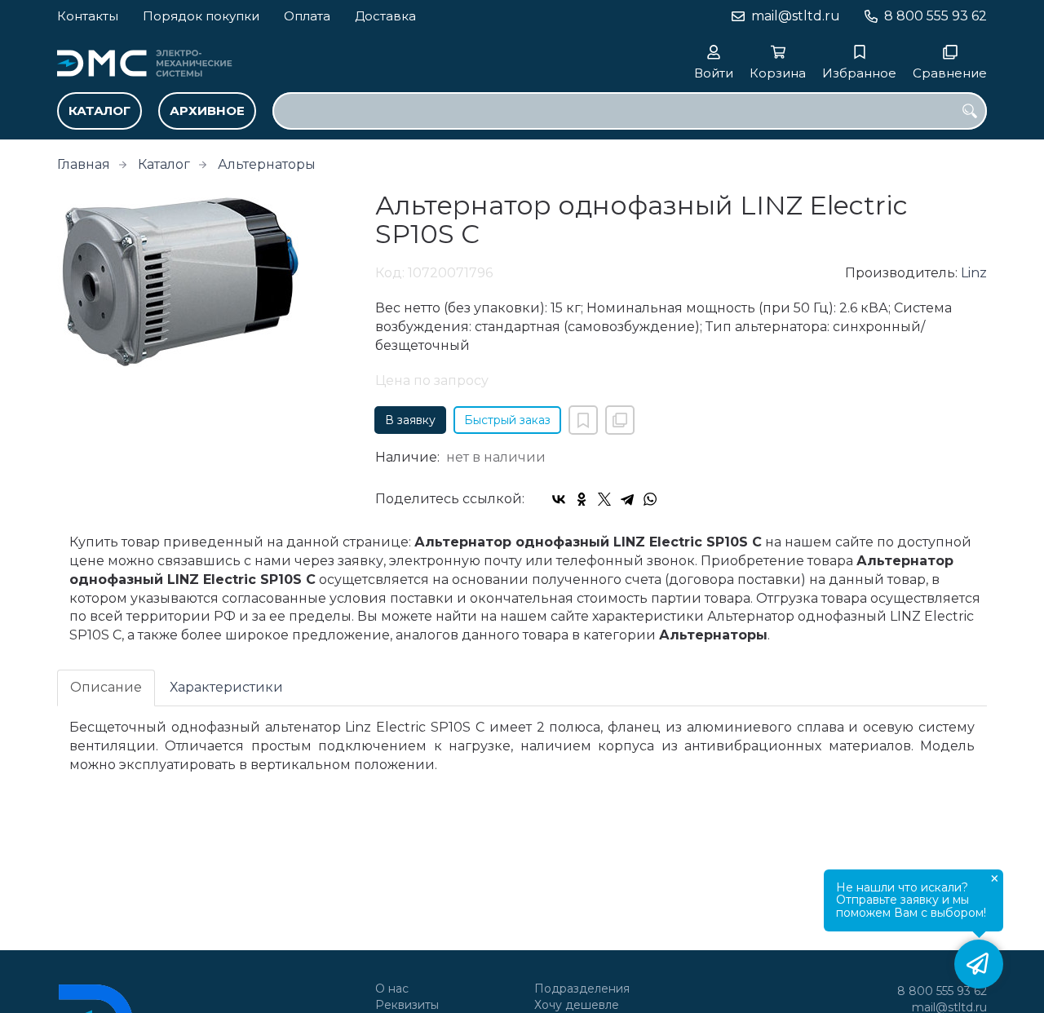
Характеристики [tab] (226, 687)
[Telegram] (627, 499)
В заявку (410, 420)
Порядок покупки (201, 16)
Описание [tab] (106, 687)
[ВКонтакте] (558, 499)
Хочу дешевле (576, 1005)
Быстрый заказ (507, 420)
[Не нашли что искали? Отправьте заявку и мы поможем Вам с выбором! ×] (978, 964)
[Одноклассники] (581, 499)
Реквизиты (407, 1005)
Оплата (307, 16)
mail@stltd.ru (795, 16)
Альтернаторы (267, 164)
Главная (83, 164)
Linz (974, 273)
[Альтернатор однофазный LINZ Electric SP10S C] (204, 281)
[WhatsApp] (650, 499)
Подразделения (582, 989)
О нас (392, 989)
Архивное (207, 110)
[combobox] (629, 111)
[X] (604, 499)
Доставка (385, 16)
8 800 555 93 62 (935, 16)
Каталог (99, 110)
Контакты (87, 16)
